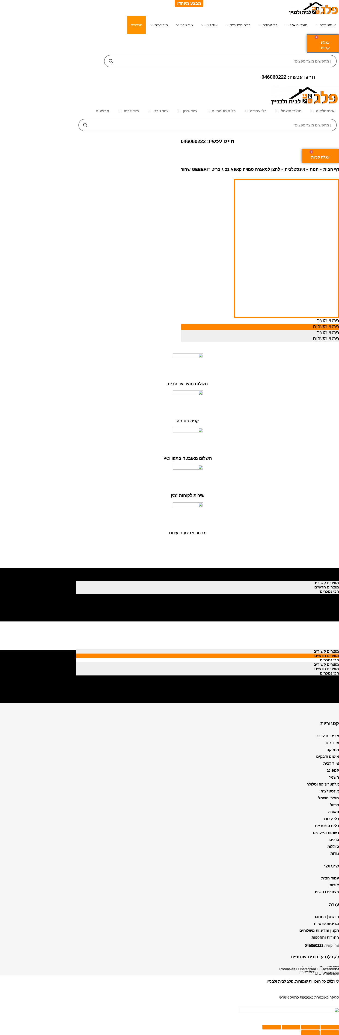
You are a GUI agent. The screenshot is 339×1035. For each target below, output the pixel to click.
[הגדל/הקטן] (271, 1027)
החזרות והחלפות (325, 937)
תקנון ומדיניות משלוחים (319, 931)
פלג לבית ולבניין (280, 981)
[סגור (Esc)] (330, 1027)
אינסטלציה (328, 25)
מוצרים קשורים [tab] (326, 569)
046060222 (314, 945)
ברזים (334, 840)
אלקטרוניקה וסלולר (323, 784)
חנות (314, 169)
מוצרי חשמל (298, 25)
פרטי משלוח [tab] (326, 327)
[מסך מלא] (291, 1027)
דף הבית (331, 169)
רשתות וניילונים (326, 833)
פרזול (334, 805)
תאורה (333, 812)
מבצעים (136, 25)
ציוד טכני (186, 25)
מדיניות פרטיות (326, 924)
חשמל (334, 777)
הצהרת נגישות (327, 892)
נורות (334, 853)
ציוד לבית (161, 25)
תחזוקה (333, 750)
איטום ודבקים (327, 757)
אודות (334, 885)
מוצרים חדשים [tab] (326, 574)
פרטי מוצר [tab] (328, 321)
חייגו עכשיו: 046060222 (288, 77)
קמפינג (333, 770)
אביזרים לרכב (327, 736)
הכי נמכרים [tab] (329, 578)
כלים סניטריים (240, 25)
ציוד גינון (211, 25)
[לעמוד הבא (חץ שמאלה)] (310, 1032)
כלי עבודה (270, 25)
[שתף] (310, 1027)
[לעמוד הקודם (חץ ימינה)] (330, 1032)
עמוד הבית (330, 878)
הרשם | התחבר (326, 917)
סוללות (333, 847)
